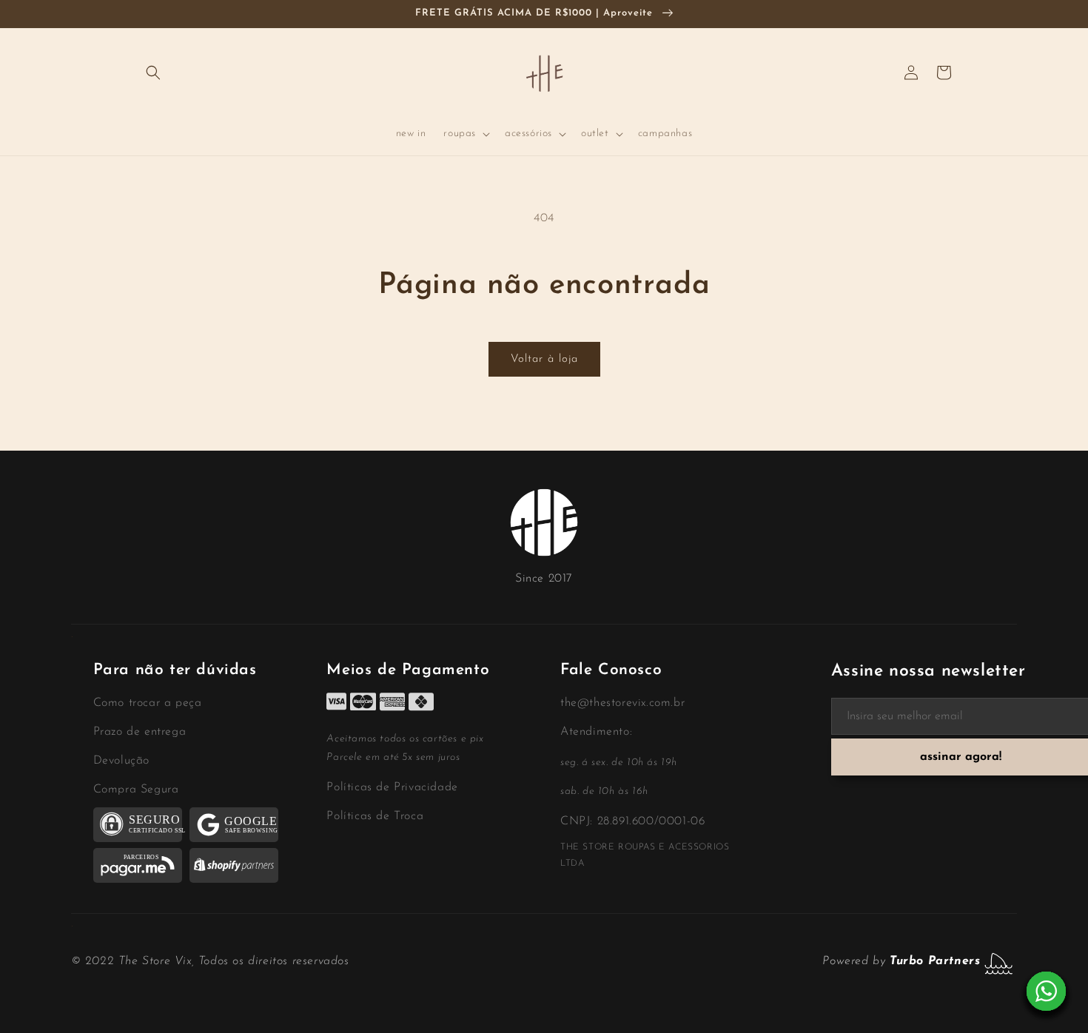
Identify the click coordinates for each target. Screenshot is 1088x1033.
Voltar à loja (544, 359)
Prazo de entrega (140, 732)
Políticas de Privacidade (391, 787)
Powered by (901, 961)
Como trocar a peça (147, 703)
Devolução (121, 761)
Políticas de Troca (374, 816)
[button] (153, 72)
